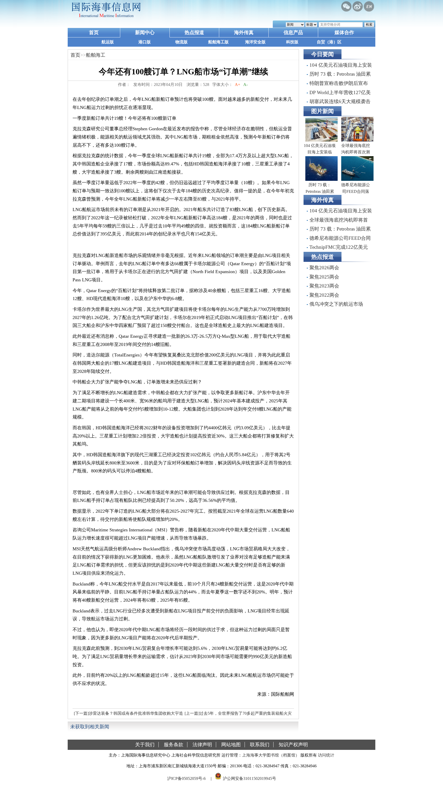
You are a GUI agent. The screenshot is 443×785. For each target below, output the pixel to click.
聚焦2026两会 (324, 267)
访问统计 (326, 755)
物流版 (181, 42)
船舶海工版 (218, 42)
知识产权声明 (293, 744)
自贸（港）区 (329, 42)
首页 (94, 32)
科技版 (292, 42)
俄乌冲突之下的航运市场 (336, 304)
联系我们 (259, 744)
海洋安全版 (255, 42)
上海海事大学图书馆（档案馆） (270, 755)
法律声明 (202, 744)
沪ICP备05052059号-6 (186, 778)
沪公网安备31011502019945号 (249, 778)
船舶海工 (95, 55)
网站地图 (231, 744)
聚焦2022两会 (324, 295)
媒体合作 (344, 32)
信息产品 (293, 32)
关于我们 (145, 744)
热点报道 (194, 32)
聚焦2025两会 (324, 277)
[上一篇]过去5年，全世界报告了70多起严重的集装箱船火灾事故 (237, 714)
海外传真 (244, 32)
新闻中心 (145, 32)
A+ (237, 84)
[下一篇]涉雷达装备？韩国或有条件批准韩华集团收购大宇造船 (128, 714)
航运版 (108, 42)
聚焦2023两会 (324, 286)
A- (245, 84)
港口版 (144, 42)
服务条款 (173, 744)
